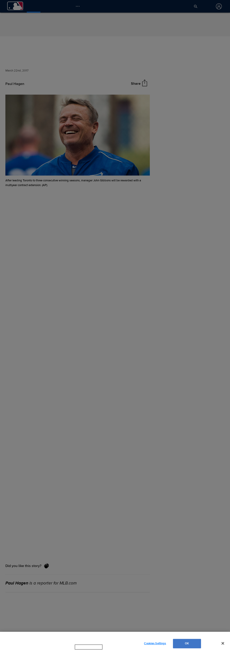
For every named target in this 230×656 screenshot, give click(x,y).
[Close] (223, 645)
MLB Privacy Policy (82, 651)
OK (187, 645)
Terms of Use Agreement (117, 651)
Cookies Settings (155, 645)
